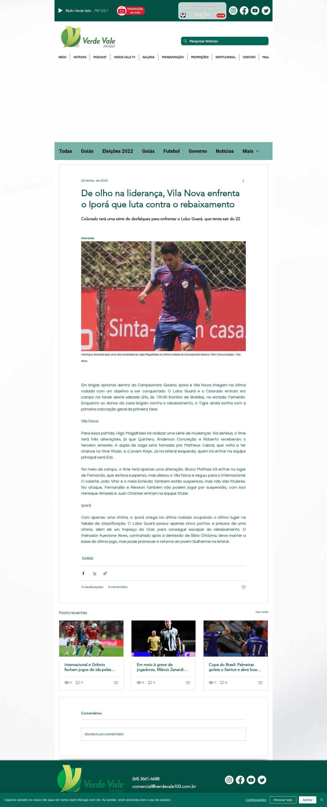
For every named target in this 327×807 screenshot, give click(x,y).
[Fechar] (321, 799)
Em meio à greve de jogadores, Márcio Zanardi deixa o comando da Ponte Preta (161, 667)
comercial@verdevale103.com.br (164, 786)
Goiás (87, 151)
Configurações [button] (256, 800)
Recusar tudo (283, 800)
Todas (65, 151)
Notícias (225, 151)
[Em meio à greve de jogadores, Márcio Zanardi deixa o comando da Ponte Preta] (163, 639)
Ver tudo (262, 612)
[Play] (61, 10)
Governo (198, 151)
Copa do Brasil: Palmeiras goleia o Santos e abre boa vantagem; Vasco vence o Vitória (233, 667)
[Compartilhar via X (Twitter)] (94, 573)
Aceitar (308, 800)
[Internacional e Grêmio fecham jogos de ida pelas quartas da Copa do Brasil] (91, 639)
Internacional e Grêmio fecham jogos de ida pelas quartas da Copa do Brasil (88, 667)
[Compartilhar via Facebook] (83, 573)
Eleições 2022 (117, 151)
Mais (248, 151)
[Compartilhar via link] (105, 573)
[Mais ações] (243, 180)
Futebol (172, 151)
